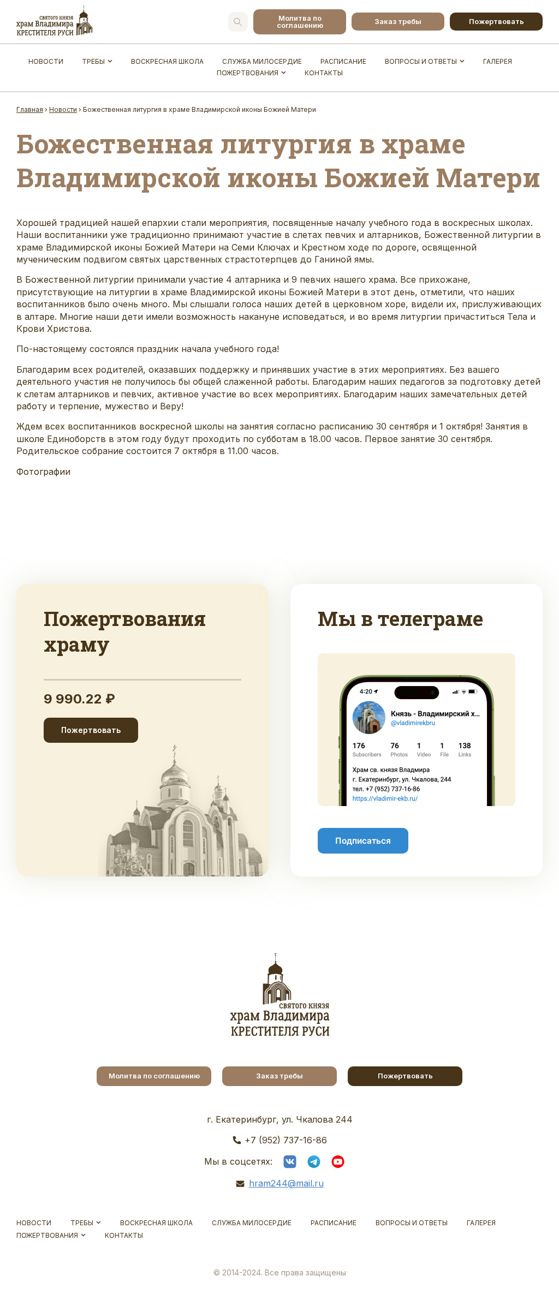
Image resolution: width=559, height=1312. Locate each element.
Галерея (497, 61)
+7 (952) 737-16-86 (286, 1140)
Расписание (343, 61)
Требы (93, 61)
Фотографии (43, 471)
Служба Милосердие (262, 61)
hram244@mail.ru (286, 1183)
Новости (45, 61)
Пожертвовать (496, 21)
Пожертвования (247, 73)
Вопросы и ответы (421, 61)
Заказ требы (397, 21)
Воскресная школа (167, 61)
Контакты (324, 73)
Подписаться (363, 841)
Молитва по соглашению (300, 21)
